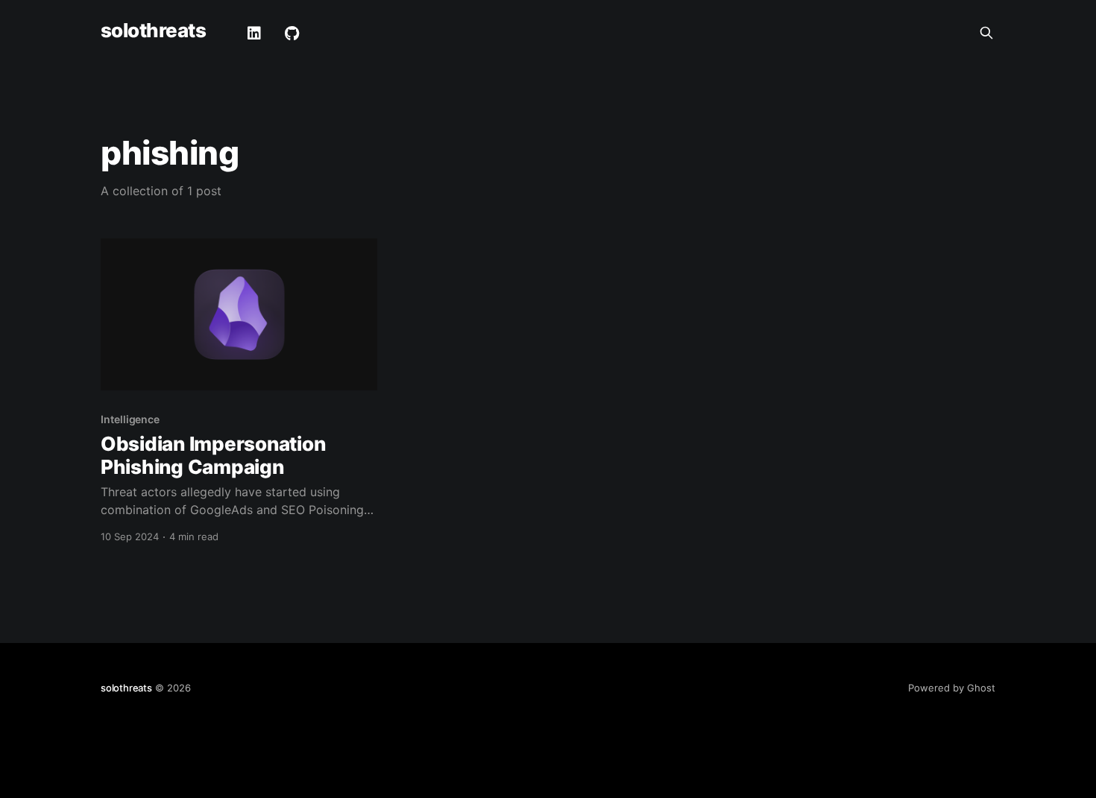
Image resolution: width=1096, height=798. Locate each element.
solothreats (153, 31)
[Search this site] (986, 33)
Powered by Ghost (951, 688)
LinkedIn (254, 33)
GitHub (292, 33)
